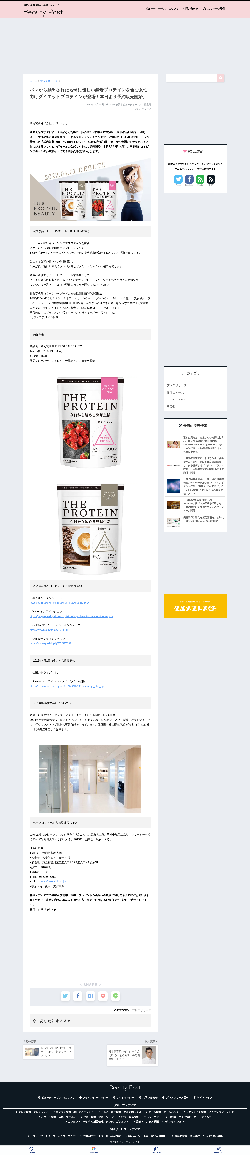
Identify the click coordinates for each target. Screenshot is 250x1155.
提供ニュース (175, 392)
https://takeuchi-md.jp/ (53, 881)
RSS (211, 185)
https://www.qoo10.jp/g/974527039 (50, 643)
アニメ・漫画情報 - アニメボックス (121, 1112)
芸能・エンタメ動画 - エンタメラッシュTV (160, 1121)
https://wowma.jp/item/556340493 (50, 629)
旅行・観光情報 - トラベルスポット (141, 1117)
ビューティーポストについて (162, 8)
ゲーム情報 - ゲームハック (163, 1112)
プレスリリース (141, 1010)
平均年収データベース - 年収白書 (102, 1136)
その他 (171, 406)
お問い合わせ (190, 8)
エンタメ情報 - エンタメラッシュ (75, 1112)
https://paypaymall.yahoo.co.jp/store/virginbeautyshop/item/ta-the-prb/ (71, 616)
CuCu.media (178, 399)
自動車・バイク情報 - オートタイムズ (190, 1117)
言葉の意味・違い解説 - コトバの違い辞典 (198, 1136)
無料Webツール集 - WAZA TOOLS (147, 1136)
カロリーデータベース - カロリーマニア (53, 1136)
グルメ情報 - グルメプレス (33, 1112)
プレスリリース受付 (213, 8)
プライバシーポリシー (95, 1097)
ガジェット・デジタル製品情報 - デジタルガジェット (98, 1121)
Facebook (189, 185)
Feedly (200, 185)
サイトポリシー (125, 1097)
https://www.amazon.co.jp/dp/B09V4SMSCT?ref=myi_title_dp (67, 686)
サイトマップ (204, 1097)
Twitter (178, 185)
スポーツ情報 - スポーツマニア (58, 1117)
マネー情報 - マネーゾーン (99, 1117)
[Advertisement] (125, 44)
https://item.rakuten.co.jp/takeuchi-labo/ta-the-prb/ (59, 602)
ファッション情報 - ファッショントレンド (210, 1112)
